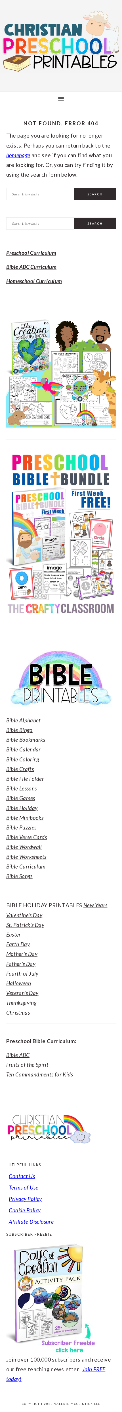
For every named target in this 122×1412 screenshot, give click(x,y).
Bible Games (20, 798)
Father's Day (21, 964)
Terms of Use (23, 1187)
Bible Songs (19, 876)
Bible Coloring (22, 759)
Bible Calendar (23, 749)
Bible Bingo (19, 730)
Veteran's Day (22, 993)
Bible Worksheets (26, 856)
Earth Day (18, 944)
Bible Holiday (22, 808)
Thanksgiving (21, 1002)
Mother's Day (22, 954)
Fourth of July (22, 973)
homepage (18, 155)
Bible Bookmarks (25, 739)
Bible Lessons (21, 788)
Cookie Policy (25, 1210)
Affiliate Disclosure (31, 1221)
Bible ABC (18, 1055)
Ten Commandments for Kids (39, 1074)
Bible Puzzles (21, 827)
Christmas (18, 1012)
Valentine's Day (24, 915)
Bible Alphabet (23, 720)
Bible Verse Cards (26, 837)
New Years (95, 905)
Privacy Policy (25, 1199)
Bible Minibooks (25, 817)
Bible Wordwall (24, 846)
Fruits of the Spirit (27, 1064)
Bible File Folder (25, 778)
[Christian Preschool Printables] (61, 73)
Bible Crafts (20, 769)
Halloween (18, 983)
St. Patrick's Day (25, 924)
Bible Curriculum (26, 866)
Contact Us (22, 1176)
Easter (13, 934)
